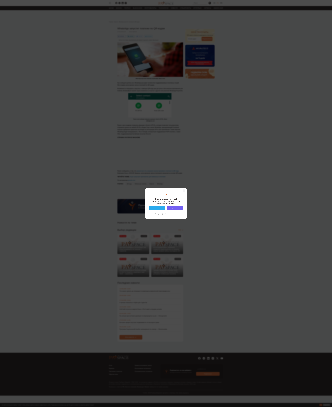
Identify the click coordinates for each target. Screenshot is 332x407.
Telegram (158, 208)
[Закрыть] (184, 190)
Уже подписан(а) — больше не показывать (166, 214)
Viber (176, 208)
